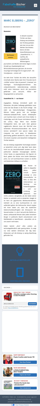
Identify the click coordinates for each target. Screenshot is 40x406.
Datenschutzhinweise (13, 308)
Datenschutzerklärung (23, 399)
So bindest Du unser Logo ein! (27, 397)
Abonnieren (32, 303)
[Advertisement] (20, 331)
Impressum (11, 399)
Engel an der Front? (25, 375)
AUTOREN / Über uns (9, 397)
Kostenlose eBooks (20, 281)
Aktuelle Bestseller (20, 260)
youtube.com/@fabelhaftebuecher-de (20, 402)
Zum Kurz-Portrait (25, 362)
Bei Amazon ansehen (10, 56)
